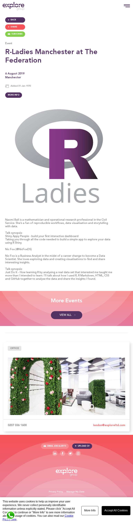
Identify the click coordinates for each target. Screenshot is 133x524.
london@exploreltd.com (109, 425)
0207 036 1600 (17, 425)
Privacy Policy (56, 492)
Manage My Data (75, 492)
